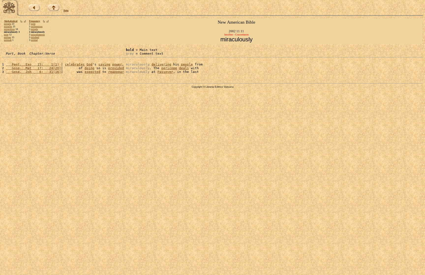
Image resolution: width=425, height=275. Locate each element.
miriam (7, 37)
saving (104, 64)
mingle (34, 29)
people (187, 64)
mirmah (8, 40)
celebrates (75, 64)
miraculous (9, 29)
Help (66, 10)
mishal (34, 40)
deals (184, 68)
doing (89, 68)
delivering (161, 64)
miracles (8, 26)
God (89, 64)
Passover (165, 72)
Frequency (34, 21)
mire (6, 34)
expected (92, 72)
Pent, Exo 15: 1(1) (32, 64)
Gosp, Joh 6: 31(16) (33, 72)
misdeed (35, 37)
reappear (116, 72)
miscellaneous (38, 34)
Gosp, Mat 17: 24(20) (33, 68)
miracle (7, 23)
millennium (37, 26)
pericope (169, 68)
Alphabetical (10, 21)
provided (116, 68)
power (117, 64)
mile (33, 23)
